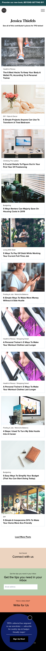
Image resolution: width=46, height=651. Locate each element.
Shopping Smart (23, 339)
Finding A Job (8, 294)
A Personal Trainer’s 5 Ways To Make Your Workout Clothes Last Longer (21, 343)
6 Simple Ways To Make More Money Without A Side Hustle (21, 299)
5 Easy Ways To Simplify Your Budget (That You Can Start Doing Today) (21, 477)
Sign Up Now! (19, 639)
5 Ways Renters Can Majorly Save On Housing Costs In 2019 (21, 210)
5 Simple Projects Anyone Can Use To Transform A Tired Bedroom (21, 121)
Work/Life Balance (21, 294)
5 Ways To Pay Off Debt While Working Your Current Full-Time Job (21, 254)
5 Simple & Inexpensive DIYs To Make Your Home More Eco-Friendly (21, 521)
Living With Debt (9, 250)
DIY (4, 116)
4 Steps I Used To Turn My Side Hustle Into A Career (21, 432)
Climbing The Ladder (11, 161)
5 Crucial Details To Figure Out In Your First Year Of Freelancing (21, 165)
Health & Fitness (9, 69)
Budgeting (7, 205)
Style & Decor (12, 116)
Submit (40, 587)
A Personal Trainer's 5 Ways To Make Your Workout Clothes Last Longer (21, 388)
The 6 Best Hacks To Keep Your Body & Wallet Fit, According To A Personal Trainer (22, 75)
